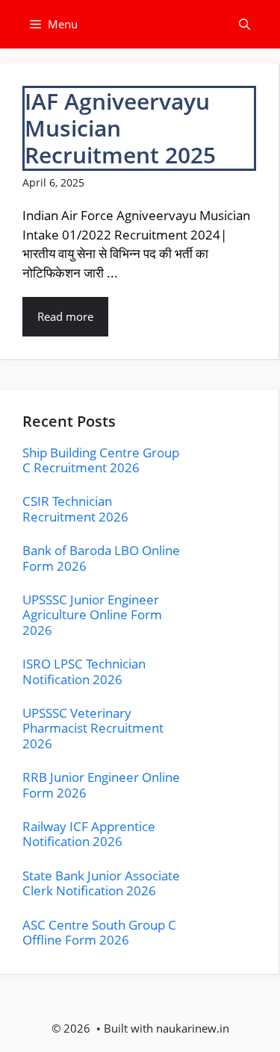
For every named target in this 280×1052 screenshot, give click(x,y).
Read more (65, 316)
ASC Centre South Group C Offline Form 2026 (99, 932)
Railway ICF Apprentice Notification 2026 (88, 834)
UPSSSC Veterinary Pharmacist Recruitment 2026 (93, 728)
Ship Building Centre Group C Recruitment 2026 (100, 460)
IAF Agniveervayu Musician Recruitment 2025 (120, 128)
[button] (244, 24)
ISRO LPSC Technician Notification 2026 (84, 671)
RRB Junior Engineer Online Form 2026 (101, 784)
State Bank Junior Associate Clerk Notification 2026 (101, 883)
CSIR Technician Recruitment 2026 (75, 508)
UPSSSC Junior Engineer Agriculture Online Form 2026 (92, 615)
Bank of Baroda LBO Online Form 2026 (101, 558)
